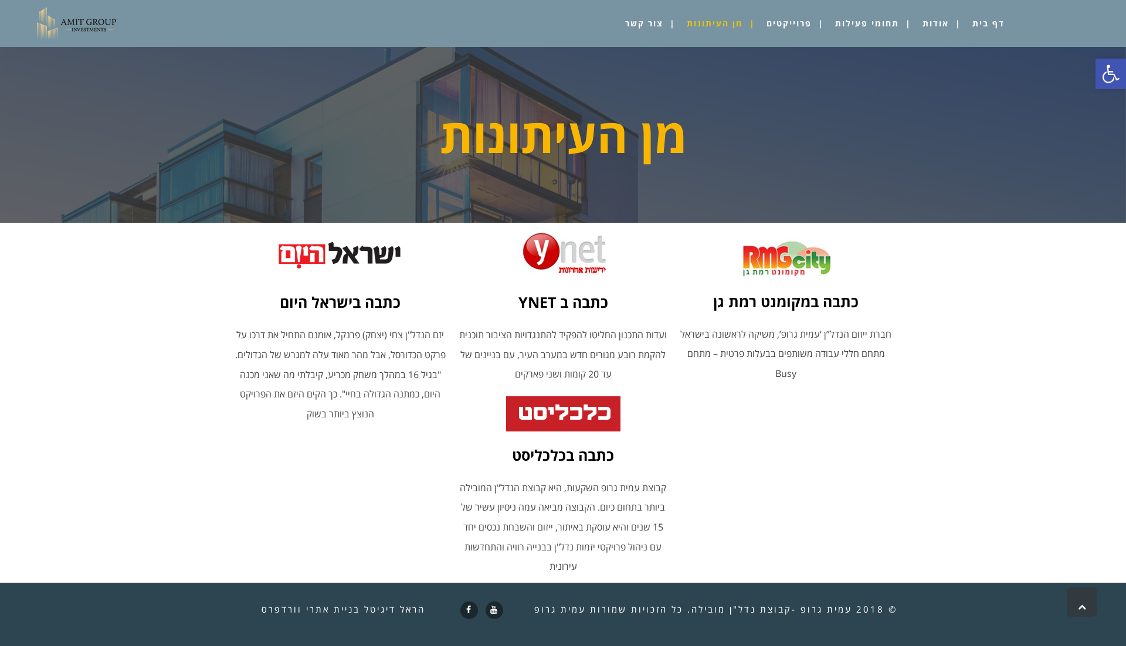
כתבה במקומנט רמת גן (786, 301)
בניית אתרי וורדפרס (311, 609)
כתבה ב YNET (563, 302)
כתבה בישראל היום (340, 302)
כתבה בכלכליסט (563, 455)
